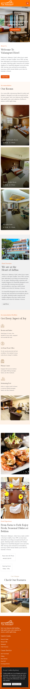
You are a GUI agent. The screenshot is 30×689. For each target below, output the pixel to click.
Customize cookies (16, 684)
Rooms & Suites (4, 639)
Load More (6, 304)
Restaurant (3, 644)
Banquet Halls (4, 641)
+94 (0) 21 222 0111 (7, 558)
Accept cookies (7, 684)
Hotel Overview (4, 646)
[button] (5, 22)
